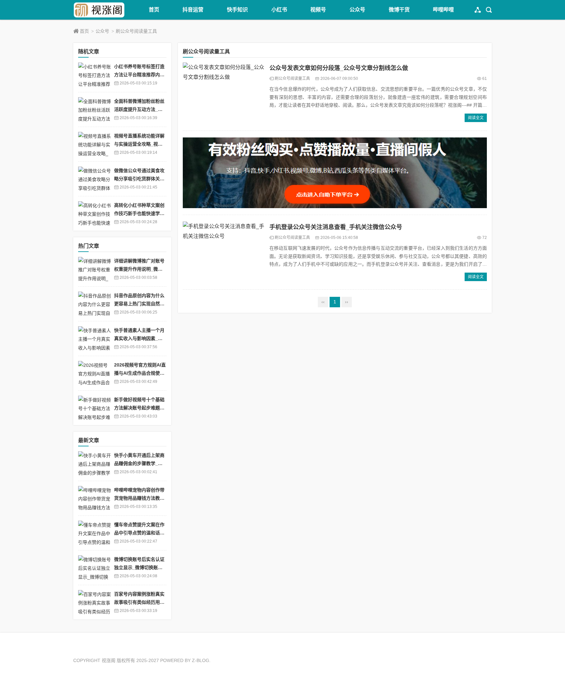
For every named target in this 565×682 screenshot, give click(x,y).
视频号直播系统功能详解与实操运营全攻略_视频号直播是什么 (139, 143)
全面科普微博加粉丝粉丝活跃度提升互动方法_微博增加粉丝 (139, 109)
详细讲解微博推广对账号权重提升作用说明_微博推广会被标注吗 (139, 268)
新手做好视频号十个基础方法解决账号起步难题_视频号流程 (139, 407)
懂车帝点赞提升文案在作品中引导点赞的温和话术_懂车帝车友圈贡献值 (139, 532)
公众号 (357, 9)
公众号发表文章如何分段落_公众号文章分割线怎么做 (338, 68)
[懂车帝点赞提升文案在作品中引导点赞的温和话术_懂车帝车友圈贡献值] (94, 533)
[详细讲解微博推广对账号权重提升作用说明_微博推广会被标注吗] (94, 269)
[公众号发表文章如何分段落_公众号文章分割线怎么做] (224, 93)
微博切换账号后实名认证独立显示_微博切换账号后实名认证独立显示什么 (139, 567)
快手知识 (237, 9)
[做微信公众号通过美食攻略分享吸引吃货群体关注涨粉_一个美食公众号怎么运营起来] (94, 179)
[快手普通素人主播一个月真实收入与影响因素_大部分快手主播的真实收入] (94, 338)
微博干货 (399, 9)
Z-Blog (200, 660)
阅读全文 (476, 118)
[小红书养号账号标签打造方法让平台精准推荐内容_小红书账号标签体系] (94, 75)
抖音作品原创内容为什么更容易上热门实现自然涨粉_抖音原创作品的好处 (139, 303)
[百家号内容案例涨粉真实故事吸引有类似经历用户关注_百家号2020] (94, 602)
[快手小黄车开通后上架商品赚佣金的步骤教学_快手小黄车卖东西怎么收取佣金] (94, 463)
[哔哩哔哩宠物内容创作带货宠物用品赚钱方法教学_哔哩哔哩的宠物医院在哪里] (94, 498)
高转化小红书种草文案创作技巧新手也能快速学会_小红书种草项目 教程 (139, 213)
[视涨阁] (99, 10)
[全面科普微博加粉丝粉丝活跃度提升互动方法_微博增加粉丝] (94, 109)
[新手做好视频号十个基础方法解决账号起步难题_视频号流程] (94, 408)
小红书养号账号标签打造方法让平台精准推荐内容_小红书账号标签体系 (139, 74)
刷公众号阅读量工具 (136, 31)
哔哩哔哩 (443, 9)
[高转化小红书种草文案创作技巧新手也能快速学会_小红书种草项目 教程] (94, 213)
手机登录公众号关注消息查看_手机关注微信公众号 (335, 227)
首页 (154, 9)
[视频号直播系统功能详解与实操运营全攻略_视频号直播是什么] (94, 144)
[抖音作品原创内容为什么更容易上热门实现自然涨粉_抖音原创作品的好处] (94, 304)
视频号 (318, 9)
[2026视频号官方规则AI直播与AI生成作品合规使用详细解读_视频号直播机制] (94, 373)
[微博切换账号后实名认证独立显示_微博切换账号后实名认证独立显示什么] (94, 567)
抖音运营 (192, 9)
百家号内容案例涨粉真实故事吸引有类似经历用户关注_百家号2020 (139, 602)
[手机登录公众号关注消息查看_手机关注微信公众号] (224, 252)
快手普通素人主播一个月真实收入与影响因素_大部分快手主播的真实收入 (139, 338)
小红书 (279, 9)
